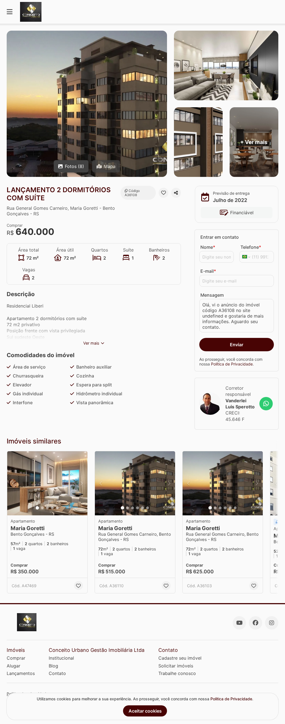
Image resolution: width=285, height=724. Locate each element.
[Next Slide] (81, 483)
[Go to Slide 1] (37, 508)
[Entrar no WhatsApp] (266, 403)
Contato (57, 673)
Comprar (16, 658)
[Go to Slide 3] (47, 507)
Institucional (61, 658)
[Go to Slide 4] (52, 507)
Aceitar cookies (145, 711)
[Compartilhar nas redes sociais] (176, 193)
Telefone (250, 247)
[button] (47, 483)
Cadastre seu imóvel (180, 658)
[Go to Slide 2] (42, 507)
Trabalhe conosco (177, 673)
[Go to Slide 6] (147, 507)
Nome (207, 247)
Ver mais (91, 343)
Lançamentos (21, 673)
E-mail (208, 271)
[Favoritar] (163, 193)
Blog (53, 666)
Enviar (236, 344)
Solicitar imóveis (175, 666)
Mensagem (212, 295)
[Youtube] (239, 623)
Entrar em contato (219, 237)
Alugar (13, 666)
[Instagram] (271, 623)
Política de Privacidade (232, 364)
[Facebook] (255, 623)
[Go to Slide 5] (57, 507)
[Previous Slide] (13, 483)
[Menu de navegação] (10, 12)
